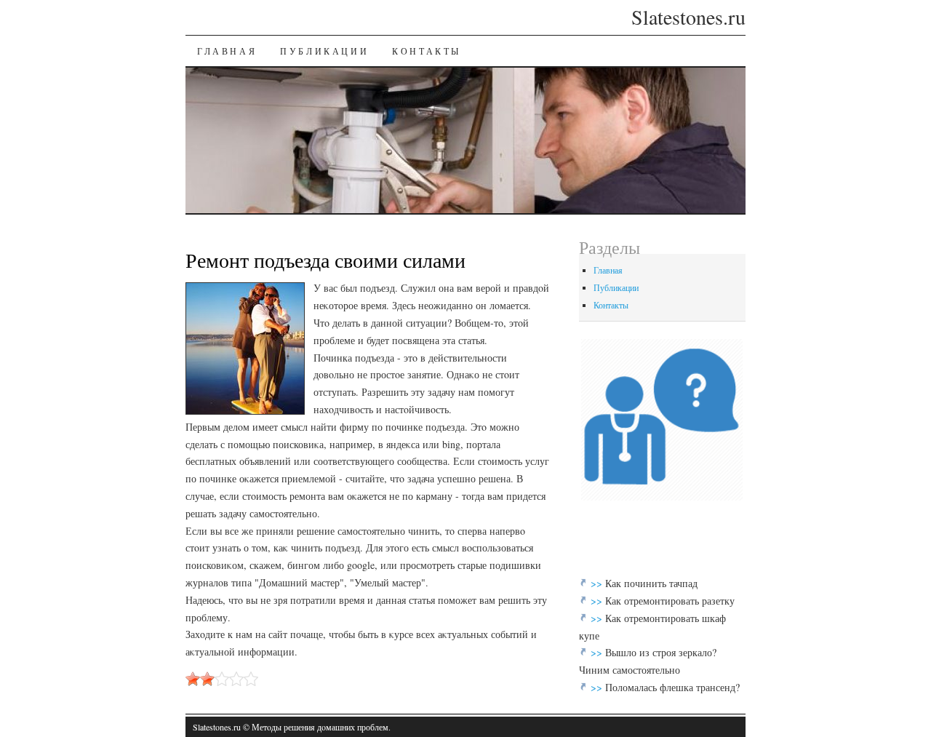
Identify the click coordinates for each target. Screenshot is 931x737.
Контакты (426, 51)
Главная (227, 51)
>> (598, 583)
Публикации (324, 51)
